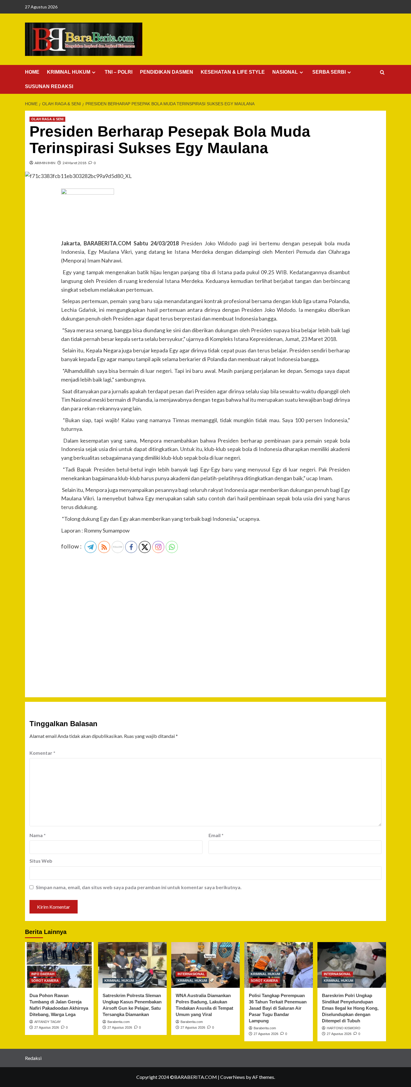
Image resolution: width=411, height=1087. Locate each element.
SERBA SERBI (329, 72)
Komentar (42, 753)
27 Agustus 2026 (46, 1027)
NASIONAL (285, 72)
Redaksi (33, 1058)
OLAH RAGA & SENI (47, 119)
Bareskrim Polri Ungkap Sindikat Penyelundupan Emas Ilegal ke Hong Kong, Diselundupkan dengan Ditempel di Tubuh (350, 1008)
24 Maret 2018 (74, 163)
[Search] (382, 72)
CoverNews (232, 1077)
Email (216, 835)
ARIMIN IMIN (45, 163)
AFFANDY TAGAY (47, 1022)
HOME (32, 72)
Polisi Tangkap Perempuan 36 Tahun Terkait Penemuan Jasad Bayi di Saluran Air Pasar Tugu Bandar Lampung (278, 1008)
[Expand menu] (93, 72)
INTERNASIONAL (191, 974)
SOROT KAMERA (45, 980)
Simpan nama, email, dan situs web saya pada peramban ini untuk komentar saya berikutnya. (139, 887)
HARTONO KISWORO (343, 1028)
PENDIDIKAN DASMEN (166, 72)
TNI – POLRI (118, 72)
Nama (37, 835)
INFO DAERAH (42, 974)
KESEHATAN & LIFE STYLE (233, 72)
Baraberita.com (118, 1022)
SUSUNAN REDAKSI (49, 86)
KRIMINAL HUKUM (68, 72)
